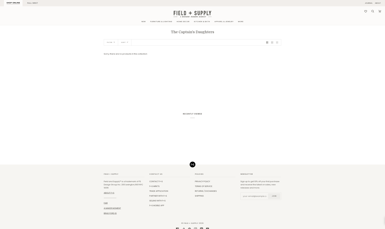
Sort (123, 42)
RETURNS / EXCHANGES (206, 191)
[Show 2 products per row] (267, 42)
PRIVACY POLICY (202, 181)
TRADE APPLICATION (158, 191)
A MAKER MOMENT (112, 208)
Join (274, 196)
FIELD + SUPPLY (191, 223)
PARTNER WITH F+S (158, 195)
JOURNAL (369, 3)
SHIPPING (199, 195)
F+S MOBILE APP (156, 205)
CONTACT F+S (156, 181)
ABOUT (378, 3)
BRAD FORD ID (110, 213)
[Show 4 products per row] (278, 42)
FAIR (106, 203)
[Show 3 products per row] (272, 42)
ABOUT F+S (109, 192)
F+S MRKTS (154, 186)
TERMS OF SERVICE (203, 186)
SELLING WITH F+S (157, 200)
